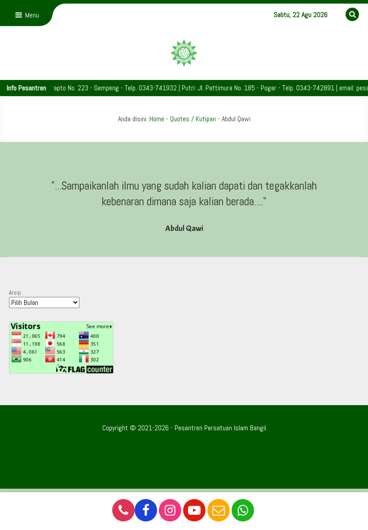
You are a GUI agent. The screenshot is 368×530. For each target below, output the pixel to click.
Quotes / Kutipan (193, 119)
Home (156, 119)
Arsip (15, 292)
